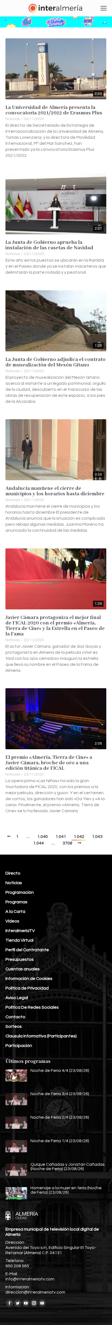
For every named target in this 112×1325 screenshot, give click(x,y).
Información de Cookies (28, 978)
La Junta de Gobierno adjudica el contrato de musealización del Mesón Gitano (55, 362)
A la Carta (15, 911)
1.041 (60, 836)
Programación (19, 892)
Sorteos (13, 1026)
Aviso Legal (16, 998)
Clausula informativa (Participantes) (41, 1036)
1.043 (97, 836)
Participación (18, 1045)
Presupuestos (19, 959)
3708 (67, 843)
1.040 (42, 836)
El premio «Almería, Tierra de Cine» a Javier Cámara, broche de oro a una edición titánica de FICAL (48, 763)
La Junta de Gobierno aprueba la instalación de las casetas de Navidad (49, 245)
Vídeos (12, 921)
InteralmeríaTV (20, 930)
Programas (16, 902)
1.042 (79, 836)
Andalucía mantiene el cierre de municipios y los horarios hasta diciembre (54, 491)
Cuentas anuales (22, 969)
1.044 (38, 843)
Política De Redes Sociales (32, 1007)
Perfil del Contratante (27, 950)
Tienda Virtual (19, 940)
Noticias (12, 119)
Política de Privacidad (27, 988)
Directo (12, 873)
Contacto (15, 1017)
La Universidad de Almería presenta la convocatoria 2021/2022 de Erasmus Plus (53, 110)
